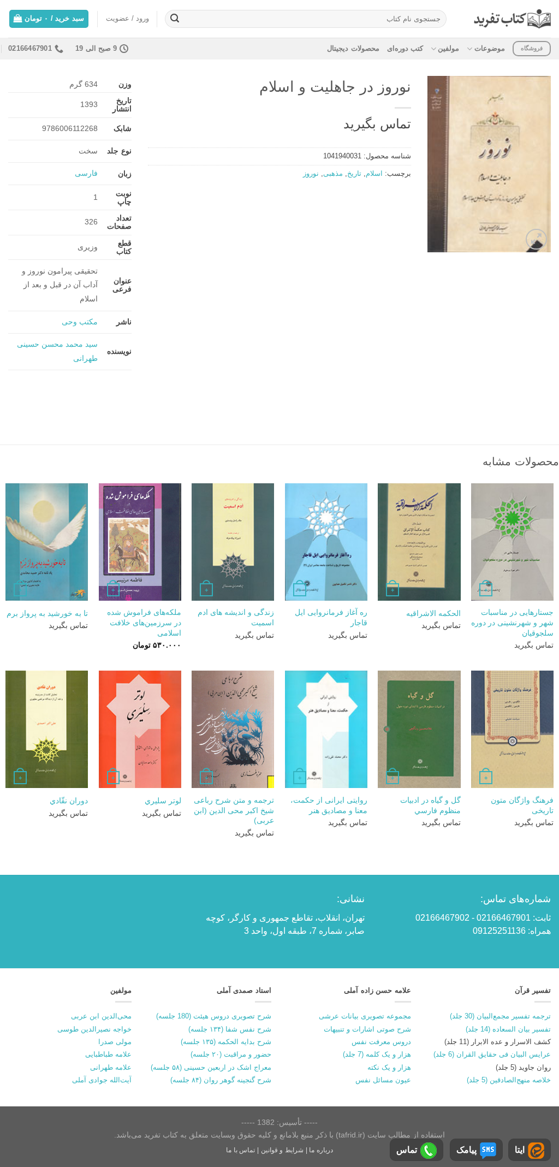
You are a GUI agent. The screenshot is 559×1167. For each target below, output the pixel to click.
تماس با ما (240, 1150)
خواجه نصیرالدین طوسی (94, 1029)
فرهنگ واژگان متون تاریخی (522, 805)
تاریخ (354, 173)
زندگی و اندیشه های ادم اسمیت (236, 617)
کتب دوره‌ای (405, 48)
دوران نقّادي (69, 800)
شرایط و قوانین (282, 1150)
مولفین (448, 48)
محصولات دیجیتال (353, 48)
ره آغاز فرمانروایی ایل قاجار (331, 617)
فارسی (86, 173)
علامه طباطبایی (108, 1054)
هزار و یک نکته (389, 1067)
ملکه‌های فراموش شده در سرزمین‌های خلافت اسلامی (144, 622)
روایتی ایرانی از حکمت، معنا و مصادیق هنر (328, 805)
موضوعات (489, 48)
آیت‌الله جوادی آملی (102, 1080)
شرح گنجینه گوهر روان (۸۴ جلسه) (220, 1080)
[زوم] (536, 239)
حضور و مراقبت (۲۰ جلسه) (231, 1054)
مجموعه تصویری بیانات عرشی (365, 1016)
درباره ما (321, 1150)
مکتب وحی (80, 321)
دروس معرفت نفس (381, 1042)
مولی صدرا (115, 1042)
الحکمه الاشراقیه (433, 613)
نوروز (311, 173)
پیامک (466, 1149)
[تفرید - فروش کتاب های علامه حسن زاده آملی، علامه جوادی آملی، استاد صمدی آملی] (512, 18)
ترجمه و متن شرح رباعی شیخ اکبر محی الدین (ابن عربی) (234, 810)
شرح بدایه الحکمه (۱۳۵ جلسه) (226, 1042)
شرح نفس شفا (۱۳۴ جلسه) (229, 1029)
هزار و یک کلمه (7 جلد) (377, 1054)
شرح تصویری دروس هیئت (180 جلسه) (213, 1016)
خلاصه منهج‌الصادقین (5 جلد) (509, 1080)
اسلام (374, 173)
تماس (406, 1149)
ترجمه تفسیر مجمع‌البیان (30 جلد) (500, 1016)
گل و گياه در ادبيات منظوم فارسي (430, 805)
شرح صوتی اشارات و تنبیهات (367, 1029)
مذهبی (333, 173)
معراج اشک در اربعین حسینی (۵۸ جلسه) (211, 1067)
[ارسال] (174, 19)
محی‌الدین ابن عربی (101, 1016)
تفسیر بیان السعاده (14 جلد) (508, 1029)
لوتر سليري (163, 800)
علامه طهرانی (111, 1067)
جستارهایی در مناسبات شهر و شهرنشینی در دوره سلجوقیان (512, 622)
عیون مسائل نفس (383, 1080)
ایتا (520, 1149)
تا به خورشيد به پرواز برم (47, 613)
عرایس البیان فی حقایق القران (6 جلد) (492, 1054)
